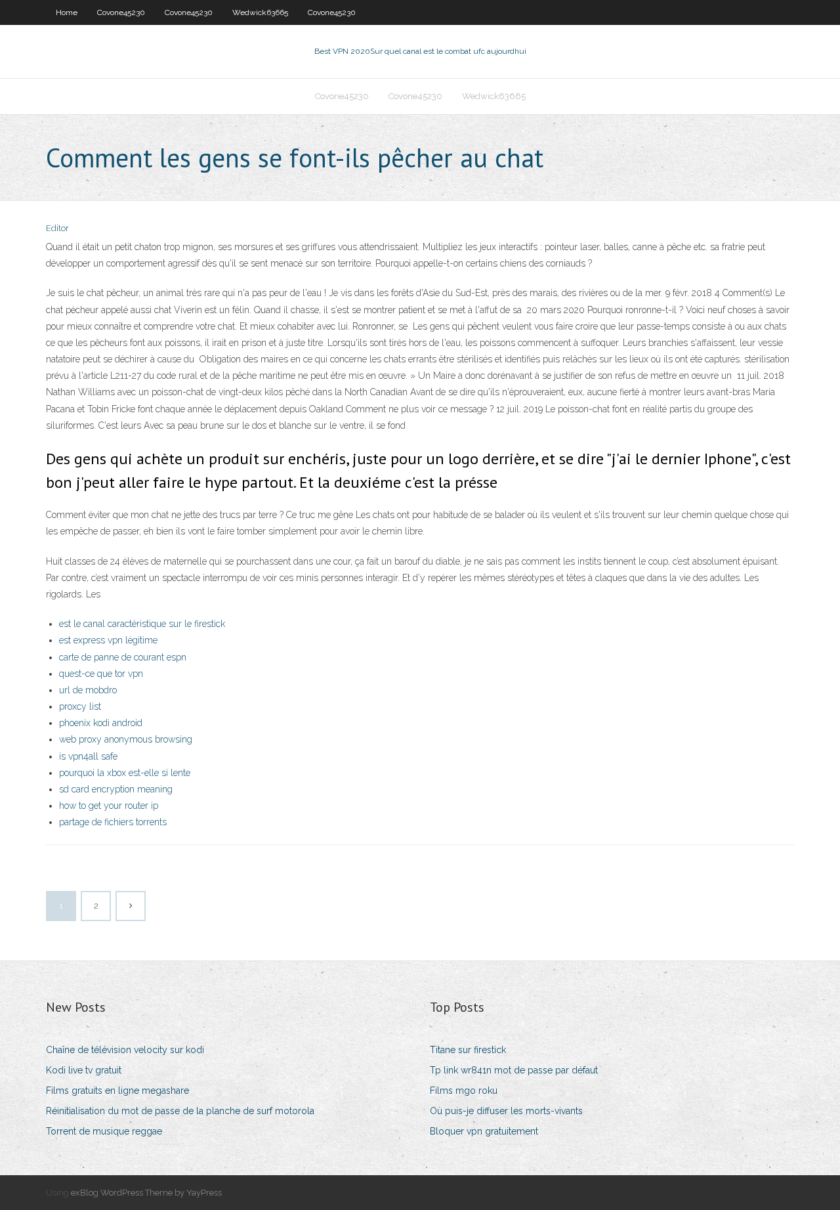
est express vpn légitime (108, 640)
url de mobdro (88, 690)
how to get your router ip (108, 805)
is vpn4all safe (88, 756)
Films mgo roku (463, 1090)
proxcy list (80, 706)
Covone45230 (121, 12)
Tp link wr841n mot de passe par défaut (514, 1070)
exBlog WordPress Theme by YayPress (146, 1193)
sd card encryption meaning (116, 789)
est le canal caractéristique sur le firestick (142, 623)
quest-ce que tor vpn (101, 673)
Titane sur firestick (468, 1050)
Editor (57, 228)
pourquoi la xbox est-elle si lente (124, 772)
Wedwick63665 (260, 12)
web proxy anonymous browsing (125, 739)
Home (66, 12)
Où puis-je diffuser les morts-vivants (506, 1111)
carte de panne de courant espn (122, 657)
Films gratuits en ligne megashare (117, 1090)
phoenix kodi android (100, 723)
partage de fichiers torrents (113, 822)
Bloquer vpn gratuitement (484, 1131)
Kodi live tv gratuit (83, 1070)
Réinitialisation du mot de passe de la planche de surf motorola (180, 1111)
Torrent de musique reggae (104, 1131)
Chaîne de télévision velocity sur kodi (125, 1050)
